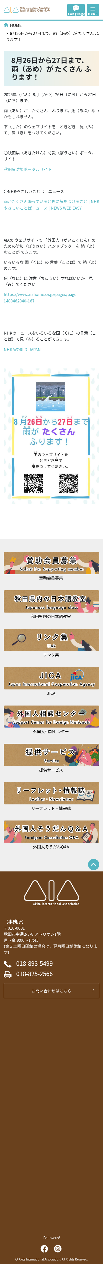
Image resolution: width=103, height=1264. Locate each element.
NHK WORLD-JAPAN (22, 349)
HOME (16, 25)
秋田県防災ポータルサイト (28, 169)
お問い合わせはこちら (54, 991)
